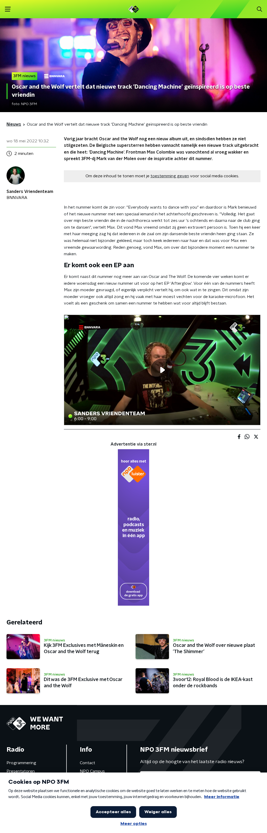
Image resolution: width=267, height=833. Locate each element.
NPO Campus (92, 771)
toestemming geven (169, 176)
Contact (87, 763)
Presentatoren (21, 771)
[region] (162, 370)
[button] (8, 9)
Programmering (21, 763)
